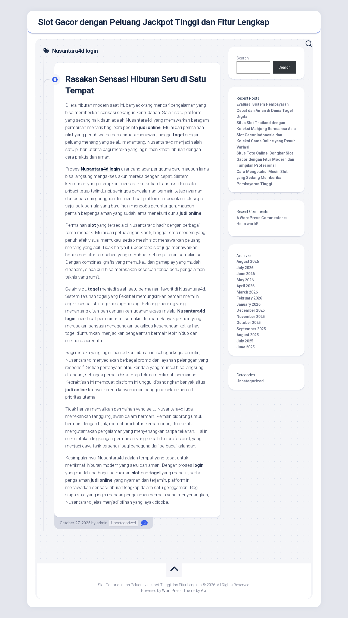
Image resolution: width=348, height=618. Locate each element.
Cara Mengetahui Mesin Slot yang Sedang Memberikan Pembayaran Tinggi (262, 177)
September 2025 (251, 329)
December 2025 (251, 310)
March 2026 (247, 292)
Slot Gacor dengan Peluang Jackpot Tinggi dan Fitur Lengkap (153, 22)
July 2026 (245, 268)
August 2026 (248, 261)
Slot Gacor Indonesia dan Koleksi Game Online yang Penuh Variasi (266, 141)
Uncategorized (123, 523)
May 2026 (245, 280)
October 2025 (249, 322)
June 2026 (246, 274)
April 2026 (245, 286)
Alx (203, 590)
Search (243, 58)
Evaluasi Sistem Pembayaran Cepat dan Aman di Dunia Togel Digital (265, 110)
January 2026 (248, 304)
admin (102, 523)
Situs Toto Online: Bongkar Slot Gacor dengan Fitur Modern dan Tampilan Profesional (265, 159)
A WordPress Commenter (260, 218)
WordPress (172, 590)
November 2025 (251, 316)
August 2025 (248, 335)
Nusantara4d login (100, 169)
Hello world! (247, 224)
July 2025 (245, 341)
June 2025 (246, 347)
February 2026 (249, 298)
